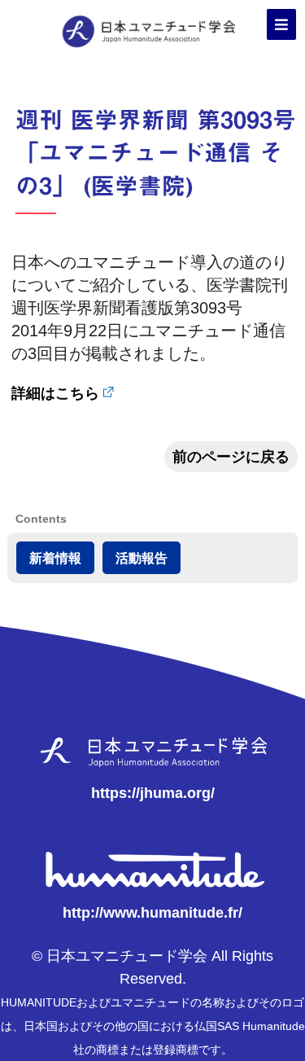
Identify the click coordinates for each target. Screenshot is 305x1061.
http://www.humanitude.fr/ (152, 913)
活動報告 (141, 557)
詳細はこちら (55, 393)
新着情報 (55, 557)
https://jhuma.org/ (153, 793)
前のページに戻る (231, 457)
